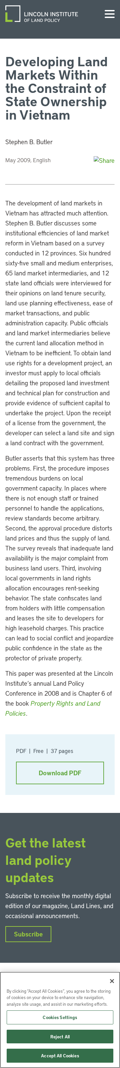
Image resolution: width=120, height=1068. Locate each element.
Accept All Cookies (60, 1055)
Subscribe (28, 934)
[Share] (104, 160)
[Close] (112, 981)
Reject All (60, 1036)
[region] (60, 1020)
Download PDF (60, 773)
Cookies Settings (60, 1017)
